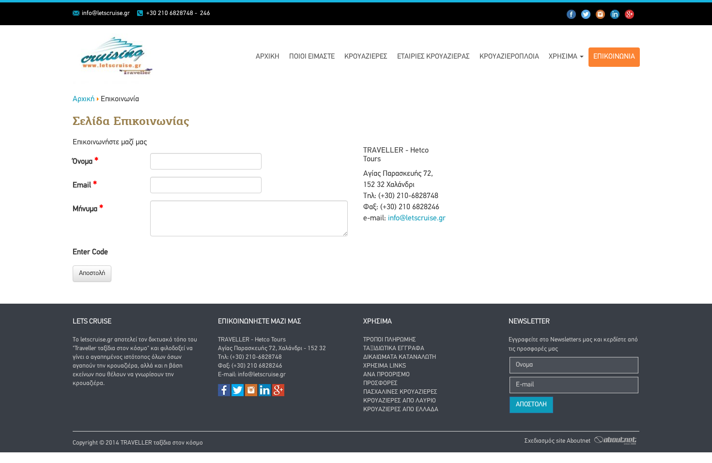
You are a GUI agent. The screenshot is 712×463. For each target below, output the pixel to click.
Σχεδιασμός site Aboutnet (557, 441)
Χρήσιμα (564, 57)
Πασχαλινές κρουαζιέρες (400, 392)
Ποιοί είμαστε (312, 57)
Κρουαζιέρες (365, 57)
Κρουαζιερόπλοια (509, 57)
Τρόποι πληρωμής (389, 340)
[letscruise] (113, 55)
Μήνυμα (86, 209)
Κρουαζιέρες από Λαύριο (399, 401)
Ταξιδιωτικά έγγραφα (393, 348)
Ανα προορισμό (386, 374)
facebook (571, 14)
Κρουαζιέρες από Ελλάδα (400, 409)
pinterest (600, 14)
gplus (630, 14)
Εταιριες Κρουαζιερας (433, 57)
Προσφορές (380, 383)
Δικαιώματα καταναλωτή (399, 357)
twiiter (586, 14)
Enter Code (90, 252)
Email (83, 185)
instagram (615, 14)
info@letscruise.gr (106, 13)
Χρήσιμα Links (384, 366)
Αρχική (267, 57)
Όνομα (83, 162)
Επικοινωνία (614, 57)
